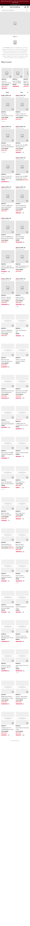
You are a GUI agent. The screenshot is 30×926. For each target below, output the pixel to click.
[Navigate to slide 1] (13, 36)
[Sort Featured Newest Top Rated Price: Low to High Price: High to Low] (22, 92)
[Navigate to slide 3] (15, 36)
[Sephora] (15, 7)
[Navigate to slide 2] (14, 36)
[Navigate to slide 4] (17, 36)
